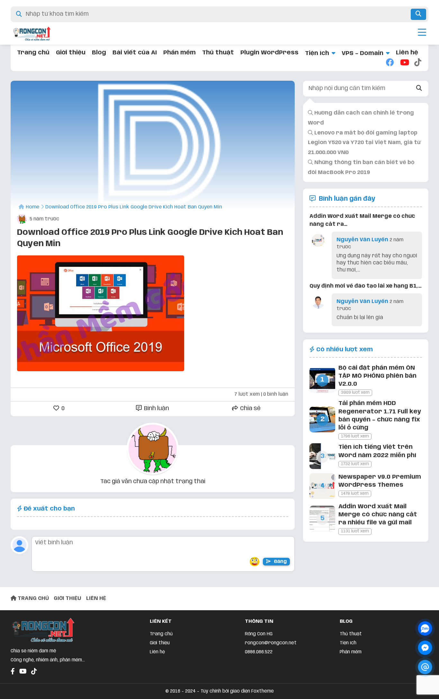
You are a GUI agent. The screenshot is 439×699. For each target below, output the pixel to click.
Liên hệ (407, 53)
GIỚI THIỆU (67, 598)
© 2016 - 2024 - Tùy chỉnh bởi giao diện (208, 691)
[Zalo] (425, 628)
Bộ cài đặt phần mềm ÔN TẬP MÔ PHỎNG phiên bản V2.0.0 (377, 376)
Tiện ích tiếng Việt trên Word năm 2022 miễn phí (377, 451)
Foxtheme (262, 691)
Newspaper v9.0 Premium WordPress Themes (379, 481)
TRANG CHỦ (32, 598)
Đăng (280, 561)
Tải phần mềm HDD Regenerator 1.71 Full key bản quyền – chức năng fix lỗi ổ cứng (379, 415)
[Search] (419, 88)
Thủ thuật (218, 53)
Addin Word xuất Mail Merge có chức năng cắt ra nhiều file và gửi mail (377, 515)
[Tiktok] (418, 63)
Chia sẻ (250, 408)
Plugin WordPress (269, 53)
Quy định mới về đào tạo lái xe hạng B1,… (365, 286)
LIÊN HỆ (96, 598)
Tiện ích (317, 53)
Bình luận (156, 408)
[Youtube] (404, 63)
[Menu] (422, 33)
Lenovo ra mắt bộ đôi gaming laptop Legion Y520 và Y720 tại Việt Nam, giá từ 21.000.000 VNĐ (364, 143)
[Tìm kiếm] (418, 14)
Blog (99, 53)
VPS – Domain (362, 53)
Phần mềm (179, 53)
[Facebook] (390, 63)
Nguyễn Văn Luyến (362, 240)
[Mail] (425, 667)
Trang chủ (33, 53)
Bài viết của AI (134, 53)
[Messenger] (425, 647)
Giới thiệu (70, 53)
